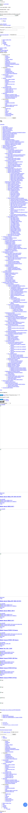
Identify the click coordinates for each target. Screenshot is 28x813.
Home (4, 395)
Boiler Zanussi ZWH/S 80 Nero (8, 668)
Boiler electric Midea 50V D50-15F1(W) (10, 496)
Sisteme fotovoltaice (9, 75)
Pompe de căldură (9, 59)
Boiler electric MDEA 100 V (7, 610)
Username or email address (6, 27)
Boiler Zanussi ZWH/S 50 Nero (8, 677)
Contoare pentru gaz (9, 91)
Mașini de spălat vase (9, 106)
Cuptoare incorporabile (10, 102)
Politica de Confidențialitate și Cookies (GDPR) (12, 717)
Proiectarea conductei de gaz (11, 96)
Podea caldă (7, 61)
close (1, 389)
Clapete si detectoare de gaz (11, 88)
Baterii (6, 112)
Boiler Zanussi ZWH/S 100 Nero (8, 658)
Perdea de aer (8, 70)
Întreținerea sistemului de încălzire (12, 64)
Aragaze (7, 100)
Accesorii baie (8, 115)
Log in (2, 32)
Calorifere (7, 60)
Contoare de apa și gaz (10, 84)
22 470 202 (6, 4)
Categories (2, 124)
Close (1, 494)
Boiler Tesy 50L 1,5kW (6, 648)
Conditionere (8, 68)
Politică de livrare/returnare (8, 716)
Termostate (7, 65)
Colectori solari (8, 77)
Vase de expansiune (9, 66)
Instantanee (7, 57)
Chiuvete (7, 110)
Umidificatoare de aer (9, 72)
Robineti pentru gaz (9, 92)
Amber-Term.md (6, 732)
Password (2, 29)
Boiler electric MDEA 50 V (7, 620)
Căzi (6, 109)
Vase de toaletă (8, 113)
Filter (1, 395)
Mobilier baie (8, 108)
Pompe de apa (8, 86)
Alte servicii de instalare (10, 98)
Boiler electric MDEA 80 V (7, 506)
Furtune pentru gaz (9, 89)
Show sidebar (6, 399)
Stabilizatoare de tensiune (10, 62)
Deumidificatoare (8, 71)
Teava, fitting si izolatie (10, 79)
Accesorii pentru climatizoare (11, 73)
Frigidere (7, 101)
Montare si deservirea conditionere (12, 95)
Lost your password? (4, 34)
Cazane (6, 58)
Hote (6, 103)
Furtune (6, 82)
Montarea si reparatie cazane (11, 94)
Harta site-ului (5, 715)
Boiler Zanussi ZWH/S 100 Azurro (9, 640)
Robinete (7, 80)
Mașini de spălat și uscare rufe (11, 105)
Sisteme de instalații (9, 114)
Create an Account (7, 25)
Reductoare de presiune (10, 81)
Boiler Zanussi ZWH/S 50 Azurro (9, 630)
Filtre (6, 85)
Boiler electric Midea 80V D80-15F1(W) (10, 601)
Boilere (6, 55)
